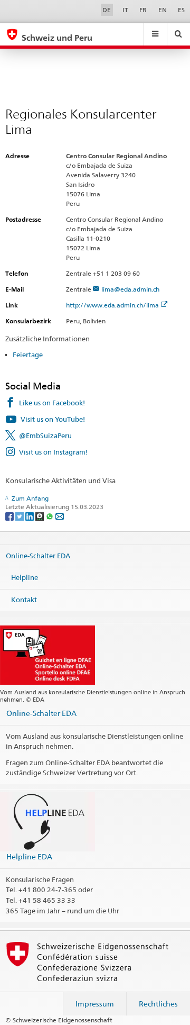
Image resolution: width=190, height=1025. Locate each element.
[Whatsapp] (50, 516)
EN (162, 10)
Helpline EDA (29, 856)
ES (181, 10)
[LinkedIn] (30, 516)
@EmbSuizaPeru (45, 435)
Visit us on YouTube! (53, 419)
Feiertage (28, 354)
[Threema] (40, 516)
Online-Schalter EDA (38, 555)
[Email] (59, 516)
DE (106, 10)
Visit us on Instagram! (53, 452)
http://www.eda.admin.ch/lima (112, 305)
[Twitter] (20, 516)
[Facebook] (10, 516)
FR (143, 10)
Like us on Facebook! (52, 402)
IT (125, 10)
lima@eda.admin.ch (130, 289)
